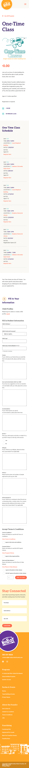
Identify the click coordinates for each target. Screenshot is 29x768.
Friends (4, 355)
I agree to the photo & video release (13, 570)
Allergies (4, 447)
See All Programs (9, 16)
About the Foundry (9, 705)
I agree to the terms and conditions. (13, 542)
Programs (6, 670)
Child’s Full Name (6, 324)
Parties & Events (8, 687)
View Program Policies (8, 553)
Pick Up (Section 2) (6, 497)
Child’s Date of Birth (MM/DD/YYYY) (10, 345)
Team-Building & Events (8, 694)
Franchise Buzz (6, 738)
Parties (4, 691)
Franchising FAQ (6, 729)
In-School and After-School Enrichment (12, 673)
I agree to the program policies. (12, 556)
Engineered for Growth (8, 732)
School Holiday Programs (8, 676)
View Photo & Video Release (9, 567)
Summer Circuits (6, 679)
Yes (6, 440)
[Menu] (25, 4)
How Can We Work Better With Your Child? (11, 382)
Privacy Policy (5, 766)
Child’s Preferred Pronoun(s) (9, 331)
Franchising (7, 726)
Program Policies (6, 546)
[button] (24, 38)
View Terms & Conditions (8, 539)
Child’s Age (5, 338)
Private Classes (6, 697)
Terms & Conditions (7, 532)
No (6, 443)
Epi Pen (4, 433)
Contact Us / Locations (8, 711)
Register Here (7, 154)
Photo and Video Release (8, 560)
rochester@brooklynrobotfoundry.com (12, 657)
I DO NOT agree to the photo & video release (15, 573)
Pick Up (4, 472)
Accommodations (6, 408)
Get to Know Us (6, 708)
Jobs (3, 717)
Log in (8, 314)
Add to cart (21, 577)
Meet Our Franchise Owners (9, 735)
